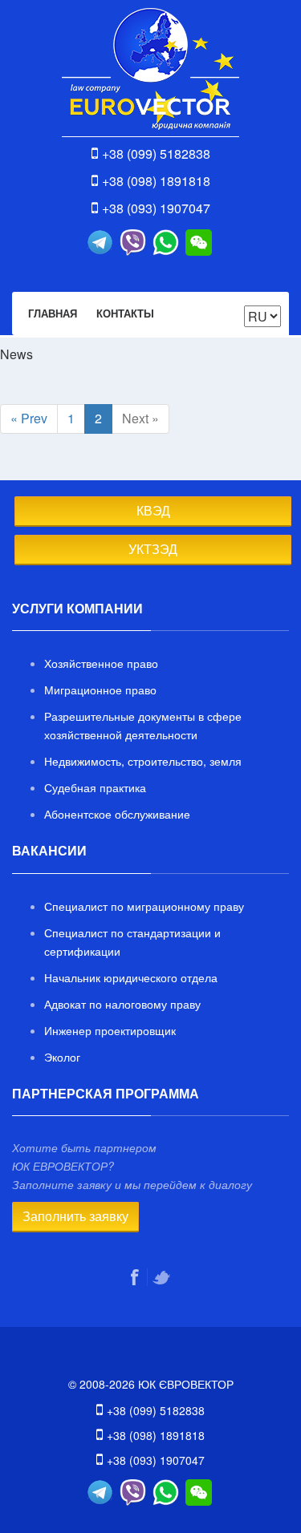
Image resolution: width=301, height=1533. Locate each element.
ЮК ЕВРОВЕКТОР (150, 72)
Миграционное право (100, 690)
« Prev (28, 418)
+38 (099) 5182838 (156, 153)
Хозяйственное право (101, 663)
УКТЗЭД (152, 549)
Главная (52, 313)
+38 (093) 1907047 (156, 208)
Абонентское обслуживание (117, 814)
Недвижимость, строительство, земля (143, 761)
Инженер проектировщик (110, 1030)
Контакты (125, 313)
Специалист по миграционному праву (144, 906)
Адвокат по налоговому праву (122, 1004)
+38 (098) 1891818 (156, 181)
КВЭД (153, 510)
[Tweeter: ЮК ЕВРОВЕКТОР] (163, 1277)
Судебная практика (95, 787)
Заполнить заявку (75, 1216)
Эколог (62, 1057)
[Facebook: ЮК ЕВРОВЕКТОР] (137, 1277)
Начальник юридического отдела (131, 977)
